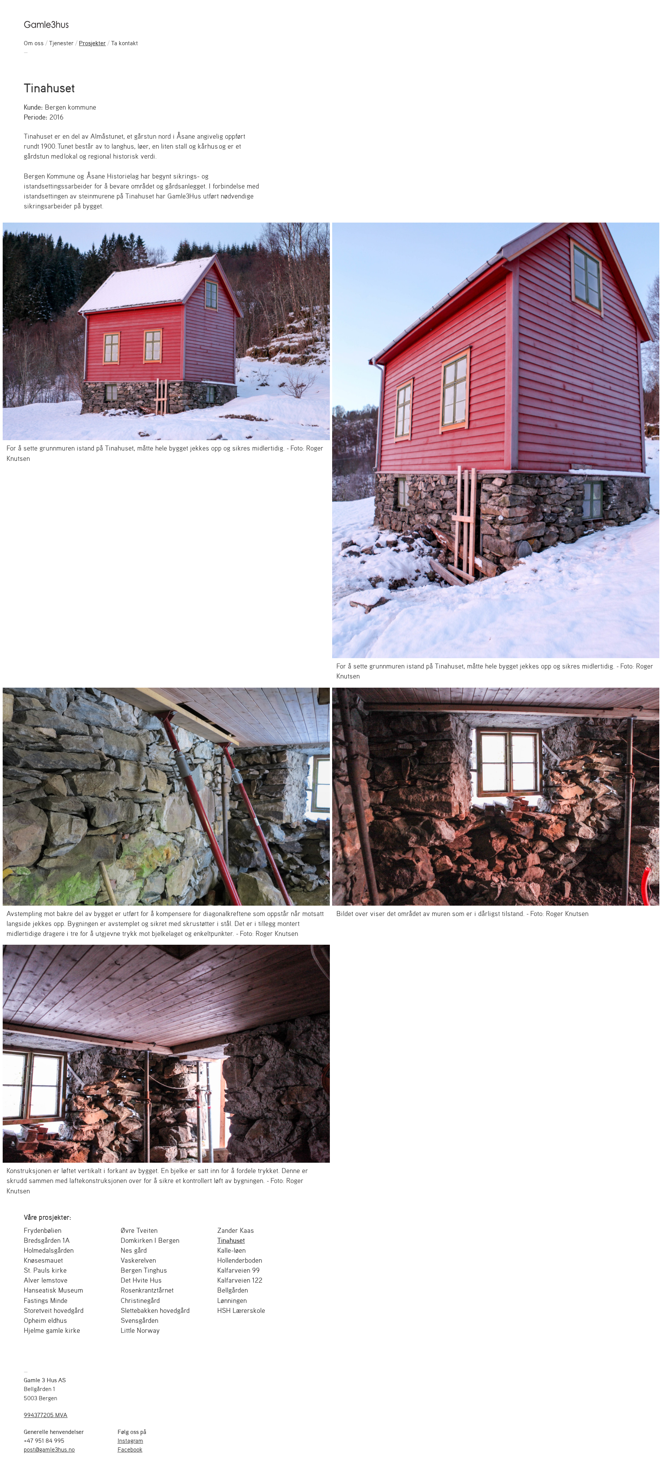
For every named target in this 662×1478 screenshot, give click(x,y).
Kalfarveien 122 (239, 1280)
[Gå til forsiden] (47, 24)
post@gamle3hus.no (49, 1449)
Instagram (130, 1440)
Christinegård (140, 1300)
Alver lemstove (45, 1280)
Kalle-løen (231, 1250)
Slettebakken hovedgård (155, 1310)
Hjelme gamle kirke (52, 1330)
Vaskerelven (138, 1260)
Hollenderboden (239, 1260)
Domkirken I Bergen (150, 1240)
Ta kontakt (124, 43)
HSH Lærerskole (241, 1310)
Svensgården (139, 1320)
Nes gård (134, 1250)
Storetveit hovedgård (54, 1310)
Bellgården (232, 1290)
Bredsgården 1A (47, 1240)
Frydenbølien (42, 1230)
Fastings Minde (45, 1300)
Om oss (34, 43)
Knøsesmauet (43, 1260)
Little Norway (140, 1330)
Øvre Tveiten (139, 1230)
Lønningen (232, 1300)
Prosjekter (92, 43)
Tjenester (61, 43)
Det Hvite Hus (141, 1280)
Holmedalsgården (49, 1250)
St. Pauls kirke (45, 1270)
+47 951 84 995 (44, 1440)
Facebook (130, 1449)
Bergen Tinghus (144, 1270)
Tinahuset (231, 1240)
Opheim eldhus (45, 1320)
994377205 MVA (45, 1415)
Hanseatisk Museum (53, 1290)
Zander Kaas (235, 1230)
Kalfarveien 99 (238, 1270)
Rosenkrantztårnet (147, 1290)
